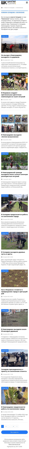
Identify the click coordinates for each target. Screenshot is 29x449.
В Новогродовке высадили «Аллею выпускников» (11, 136)
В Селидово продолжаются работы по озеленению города (14, 215)
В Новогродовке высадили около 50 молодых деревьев (13, 330)
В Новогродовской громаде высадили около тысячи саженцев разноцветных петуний (14, 174)
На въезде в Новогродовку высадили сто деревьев (11, 56)
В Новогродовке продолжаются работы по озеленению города (13, 408)
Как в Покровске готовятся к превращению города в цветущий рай (14, 292)
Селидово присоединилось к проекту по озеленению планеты (14, 370)
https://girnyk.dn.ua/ (14, 444)
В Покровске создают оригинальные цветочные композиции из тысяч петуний (13, 95)
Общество (5, 36)
